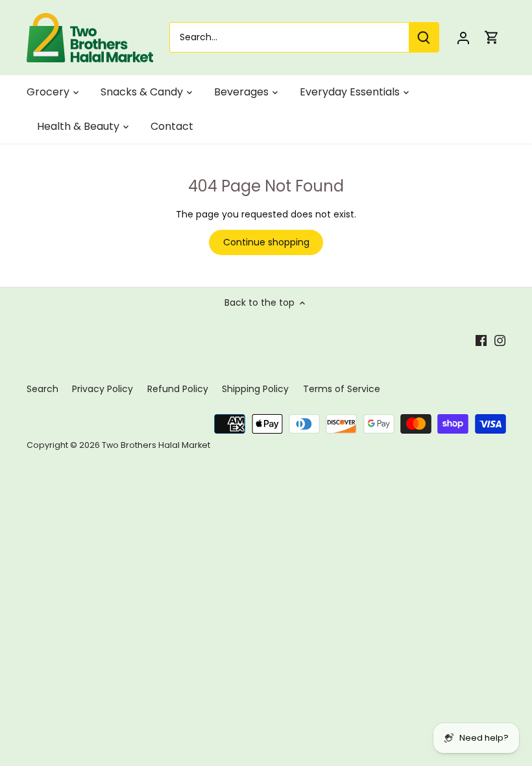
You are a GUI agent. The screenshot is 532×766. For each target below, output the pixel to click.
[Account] (463, 37)
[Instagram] (499, 340)
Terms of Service (341, 388)
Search (42, 388)
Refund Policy (177, 388)
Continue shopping (266, 242)
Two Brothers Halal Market (156, 445)
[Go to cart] (492, 37)
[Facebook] (481, 340)
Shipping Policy (255, 388)
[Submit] (424, 37)
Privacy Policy (102, 388)
